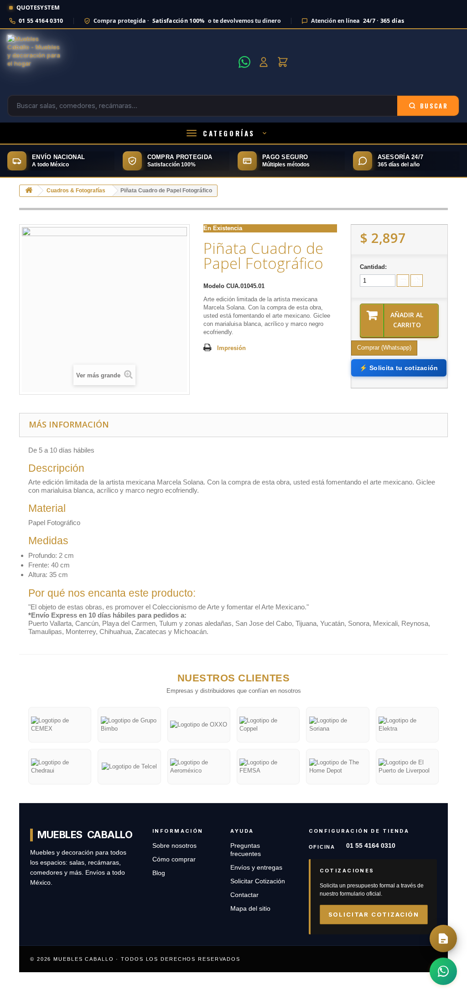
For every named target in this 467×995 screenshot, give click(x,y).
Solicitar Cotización (257, 881)
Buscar (434, 105)
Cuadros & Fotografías (76, 190)
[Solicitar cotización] (443, 938)
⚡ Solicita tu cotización (398, 367)
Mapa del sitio (250, 908)
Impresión (231, 348)
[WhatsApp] (244, 62)
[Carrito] (283, 62)
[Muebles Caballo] (120, 62)
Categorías (229, 133)
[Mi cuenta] (264, 62)
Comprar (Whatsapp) (384, 347)
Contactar (244, 895)
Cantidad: (373, 266)
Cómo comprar (174, 859)
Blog (158, 873)
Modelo (213, 286)
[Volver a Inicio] (28, 190)
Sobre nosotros (174, 845)
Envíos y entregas (256, 867)
